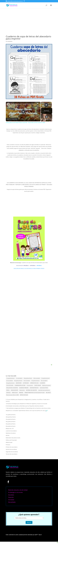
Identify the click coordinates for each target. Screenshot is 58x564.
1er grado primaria (10, 378)
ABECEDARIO (18, 383)
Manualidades (12, 502)
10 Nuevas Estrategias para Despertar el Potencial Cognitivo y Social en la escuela (26, 403)
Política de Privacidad (11, 440)
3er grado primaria (45, 378)
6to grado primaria (10, 383)
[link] (8, 104)
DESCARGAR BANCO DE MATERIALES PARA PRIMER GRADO (29, 268)
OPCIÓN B (32, 265)
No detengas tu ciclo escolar (15, 492)
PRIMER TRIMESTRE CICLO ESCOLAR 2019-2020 (34, 392)
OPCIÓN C (39, 265)
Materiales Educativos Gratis (13, 437)
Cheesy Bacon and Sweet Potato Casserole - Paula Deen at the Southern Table (22, 104)
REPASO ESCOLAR (24, 395)
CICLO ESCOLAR (9, 385)
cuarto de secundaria (11, 431)
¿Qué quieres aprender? (28, 515)
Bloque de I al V (10, 428)
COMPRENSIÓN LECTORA (20, 385)
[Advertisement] (29, 19)
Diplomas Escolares (46, 385)
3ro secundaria (9, 380)
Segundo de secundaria (12, 451)
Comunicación (30, 385)
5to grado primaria (35, 380)
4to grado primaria (18, 380)
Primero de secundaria (11, 447)
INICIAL (7, 390)
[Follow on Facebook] (8, 481)
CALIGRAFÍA (42, 383)
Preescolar (11, 497)
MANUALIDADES (14, 390)
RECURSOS (48, 392)
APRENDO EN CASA (34, 383)
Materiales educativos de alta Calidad (17, 490)
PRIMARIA (21, 392)
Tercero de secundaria (11, 454)
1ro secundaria (19, 378)
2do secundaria (36, 378)
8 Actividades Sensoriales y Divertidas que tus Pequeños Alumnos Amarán (24, 406)
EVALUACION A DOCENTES (12, 387)
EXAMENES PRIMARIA (23, 387)
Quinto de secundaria (11, 449)
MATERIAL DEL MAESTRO (31, 390)
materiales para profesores (44, 390)
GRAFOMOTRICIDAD (34, 387)
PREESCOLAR (15, 392)
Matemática (22, 390)
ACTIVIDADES (9, 41)
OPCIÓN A (26, 265)
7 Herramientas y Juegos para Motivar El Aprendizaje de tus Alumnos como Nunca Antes (28, 408)
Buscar (29, 522)
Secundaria (11, 495)
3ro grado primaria (10, 419)
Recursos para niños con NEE (12, 395)
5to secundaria (44, 380)
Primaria (8, 444)
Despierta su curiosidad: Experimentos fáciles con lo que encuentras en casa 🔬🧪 (27, 410)
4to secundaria (27, 380)
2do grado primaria (28, 378)
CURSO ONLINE (37, 385)
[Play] (46, 116)
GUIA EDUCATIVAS (44, 387)
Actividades (11, 499)
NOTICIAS (8, 392)
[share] (37, 103)
